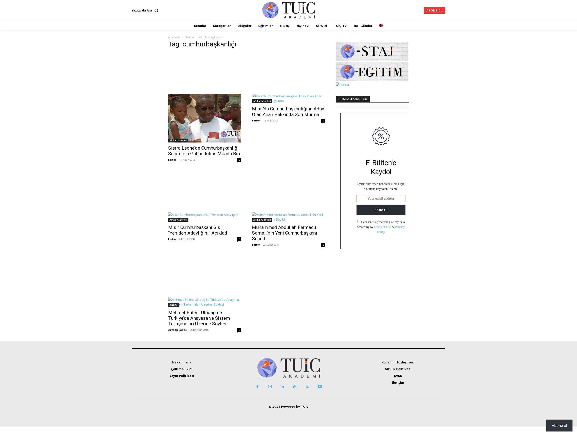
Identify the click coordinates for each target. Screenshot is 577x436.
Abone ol (559, 425)
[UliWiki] (342, 85)
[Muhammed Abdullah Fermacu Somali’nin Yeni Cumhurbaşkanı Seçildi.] (288, 196)
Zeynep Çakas (177, 329)
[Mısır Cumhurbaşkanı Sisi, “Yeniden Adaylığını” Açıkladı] (204, 196)
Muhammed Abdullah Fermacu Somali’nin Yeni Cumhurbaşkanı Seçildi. (284, 233)
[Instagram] (270, 387)
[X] (307, 387)
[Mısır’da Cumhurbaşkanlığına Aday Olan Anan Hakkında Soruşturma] (288, 78)
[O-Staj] (372, 60)
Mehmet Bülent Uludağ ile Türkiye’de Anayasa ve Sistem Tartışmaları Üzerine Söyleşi (199, 318)
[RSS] (295, 387)
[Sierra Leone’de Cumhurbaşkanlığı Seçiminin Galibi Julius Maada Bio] (204, 98)
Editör (172, 159)
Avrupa (173, 304)
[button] (146, 10)
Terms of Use (382, 227)
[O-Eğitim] (372, 80)
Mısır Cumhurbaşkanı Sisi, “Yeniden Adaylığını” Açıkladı (198, 230)
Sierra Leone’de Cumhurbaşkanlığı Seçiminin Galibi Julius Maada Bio (204, 150)
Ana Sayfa (174, 37)
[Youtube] (319, 387)
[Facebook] (257, 387)
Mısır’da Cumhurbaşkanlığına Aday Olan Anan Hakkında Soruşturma (288, 111)
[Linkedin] (282, 387)
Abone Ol (380, 210)
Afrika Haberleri (178, 140)
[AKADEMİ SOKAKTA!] (288, 10)
